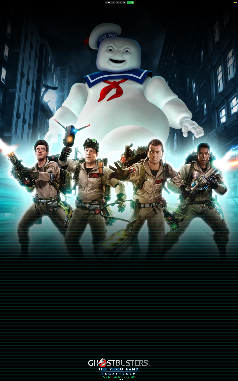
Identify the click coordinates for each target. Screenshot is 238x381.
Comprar (130, 2)
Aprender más (110, 2)
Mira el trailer (121, 2)
